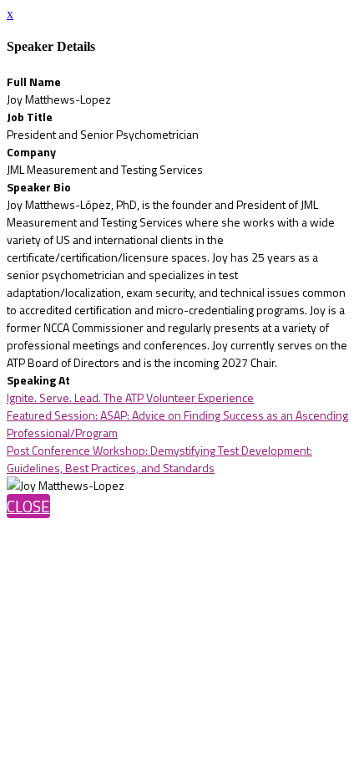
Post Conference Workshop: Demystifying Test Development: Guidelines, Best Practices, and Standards (159, 458)
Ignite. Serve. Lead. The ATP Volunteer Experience (130, 397)
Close (28, 506)
